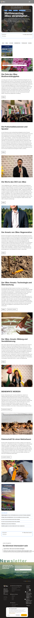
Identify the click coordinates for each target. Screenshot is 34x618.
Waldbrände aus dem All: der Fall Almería (8, 523)
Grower (13, 597)
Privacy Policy (14, 605)
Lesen (6, 24)
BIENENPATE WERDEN (12, 309)
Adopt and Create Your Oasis (16, 587)
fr (28, 581)
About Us (13, 591)
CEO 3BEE (11, 43)
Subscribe (5, 65)
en (25, 581)
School (13, 599)
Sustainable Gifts (14, 588)
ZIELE (3, 43)
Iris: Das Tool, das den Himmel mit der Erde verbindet (10, 519)
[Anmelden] (29, 2)
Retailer (13, 598)
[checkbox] (2, 69)
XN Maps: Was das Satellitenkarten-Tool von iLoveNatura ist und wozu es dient (15, 517)
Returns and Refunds (15, 604)
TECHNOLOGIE (24, 43)
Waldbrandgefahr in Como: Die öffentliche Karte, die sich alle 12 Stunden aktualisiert (16, 515)
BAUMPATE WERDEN (6, 457)
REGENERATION (17, 43)
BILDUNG (30, 43)
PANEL (7, 43)
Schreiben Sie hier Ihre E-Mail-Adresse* (8, 61)
